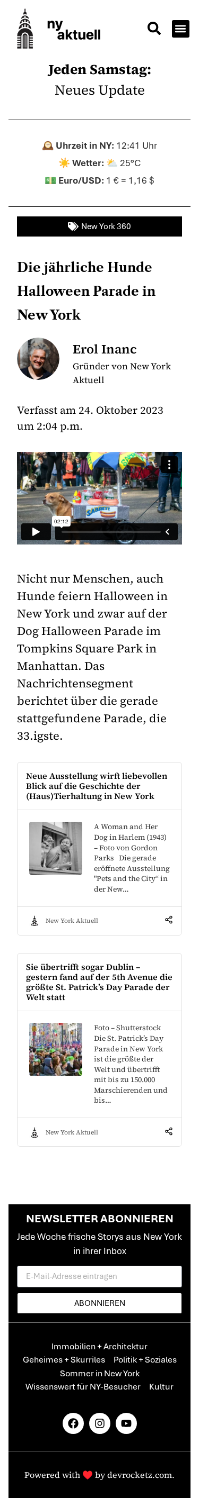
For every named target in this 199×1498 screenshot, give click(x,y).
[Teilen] (168, 920)
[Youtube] (126, 1423)
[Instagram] (99, 1423)
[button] (154, 30)
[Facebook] (73, 1423)
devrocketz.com (139, 1475)
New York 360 (106, 226)
